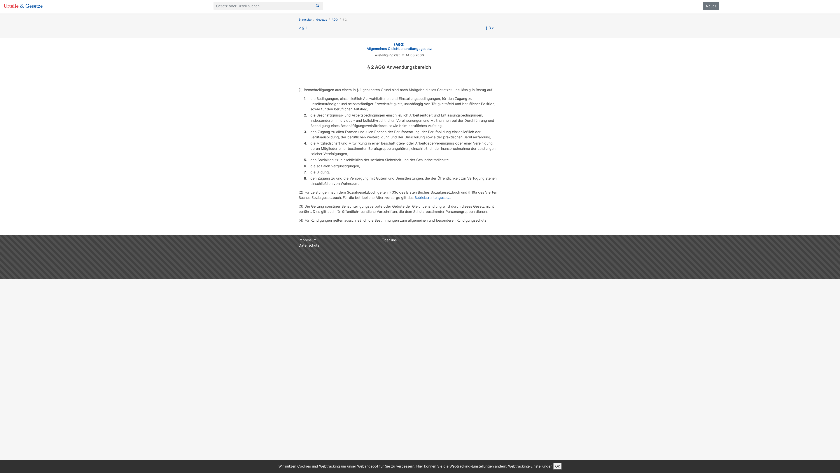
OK (557, 466)
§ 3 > (490, 28)
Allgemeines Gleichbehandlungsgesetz (399, 46)
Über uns (389, 240)
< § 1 (303, 28)
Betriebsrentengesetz (432, 197)
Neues (711, 6)
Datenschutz (309, 245)
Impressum (308, 240)
